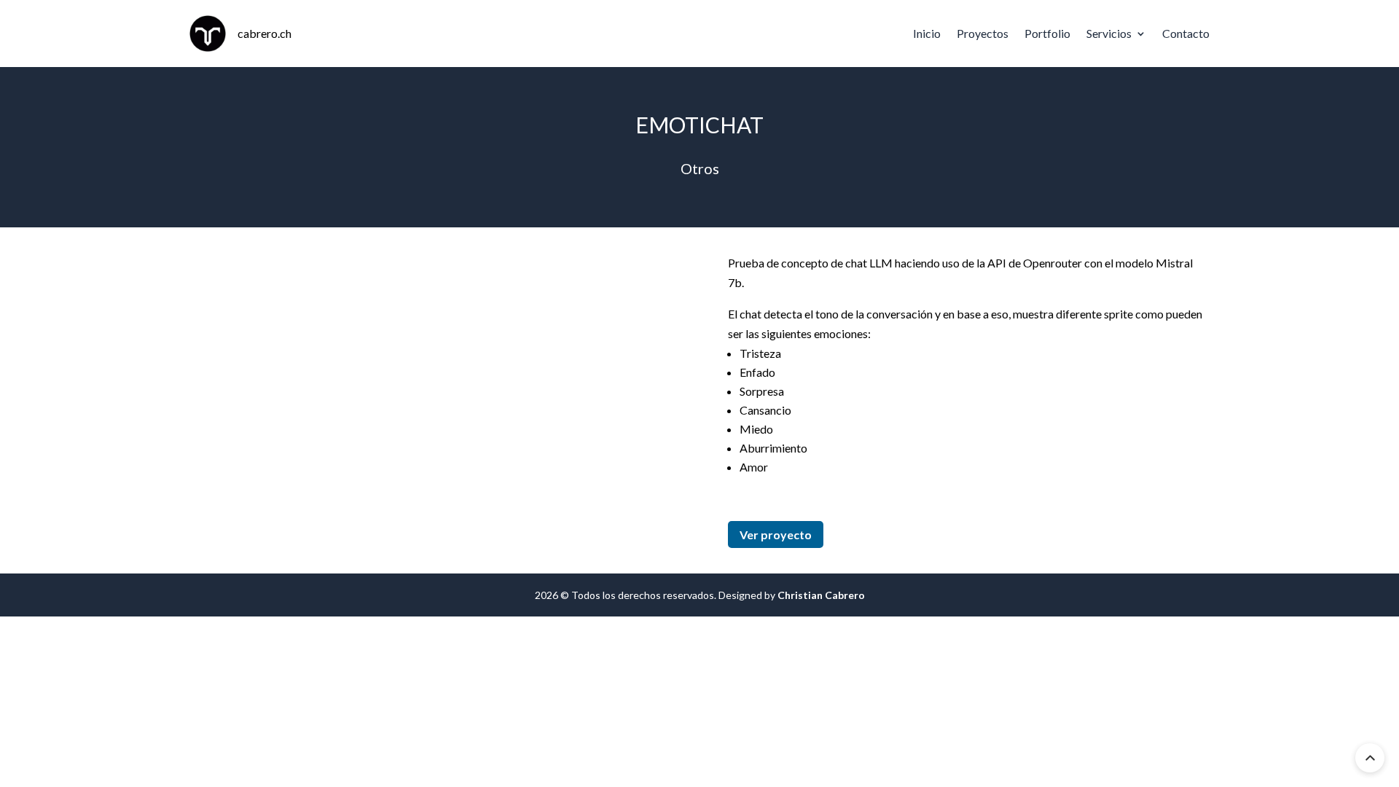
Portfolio (1047, 33)
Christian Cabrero (821, 595)
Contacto (1186, 33)
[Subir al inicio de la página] (1369, 757)
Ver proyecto (776, 534)
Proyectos (982, 33)
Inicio (927, 33)
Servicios (1109, 33)
